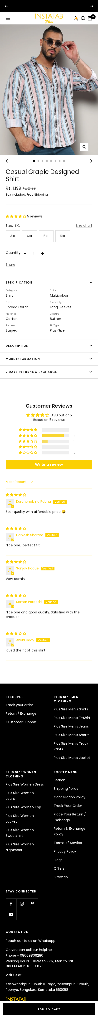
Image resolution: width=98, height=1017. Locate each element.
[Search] (83, 18)
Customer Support (21, 722)
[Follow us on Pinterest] (32, 903)
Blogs (58, 860)
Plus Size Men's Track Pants (71, 746)
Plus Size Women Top (23, 807)
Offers (59, 868)
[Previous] (8, 161)
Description (17, 346)
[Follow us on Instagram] (21, 903)
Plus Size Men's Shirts (71, 709)
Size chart (84, 225)
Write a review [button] (49, 464)
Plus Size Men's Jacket (72, 757)
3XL (13, 236)
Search (59, 780)
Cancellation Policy (69, 797)
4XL (30, 236)
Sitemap (61, 877)
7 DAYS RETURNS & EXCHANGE (31, 372)
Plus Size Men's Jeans (71, 726)
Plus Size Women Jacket (20, 818)
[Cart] (90, 18)
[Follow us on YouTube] (11, 914)
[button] (16, 216)
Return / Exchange (21, 713)
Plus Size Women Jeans (20, 795)
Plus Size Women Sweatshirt (20, 833)
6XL (63, 236)
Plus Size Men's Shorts (71, 735)
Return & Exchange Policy (69, 831)
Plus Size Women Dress (25, 784)
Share (10, 264)
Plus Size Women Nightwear (20, 847)
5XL (46, 236)
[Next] (90, 161)
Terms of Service (68, 842)
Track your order (19, 705)
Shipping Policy (66, 788)
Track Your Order (68, 805)
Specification (19, 282)
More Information (23, 359)
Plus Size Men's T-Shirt (72, 717)
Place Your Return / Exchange (70, 817)
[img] (16, 494)
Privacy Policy (65, 851)
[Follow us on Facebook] (11, 903)
